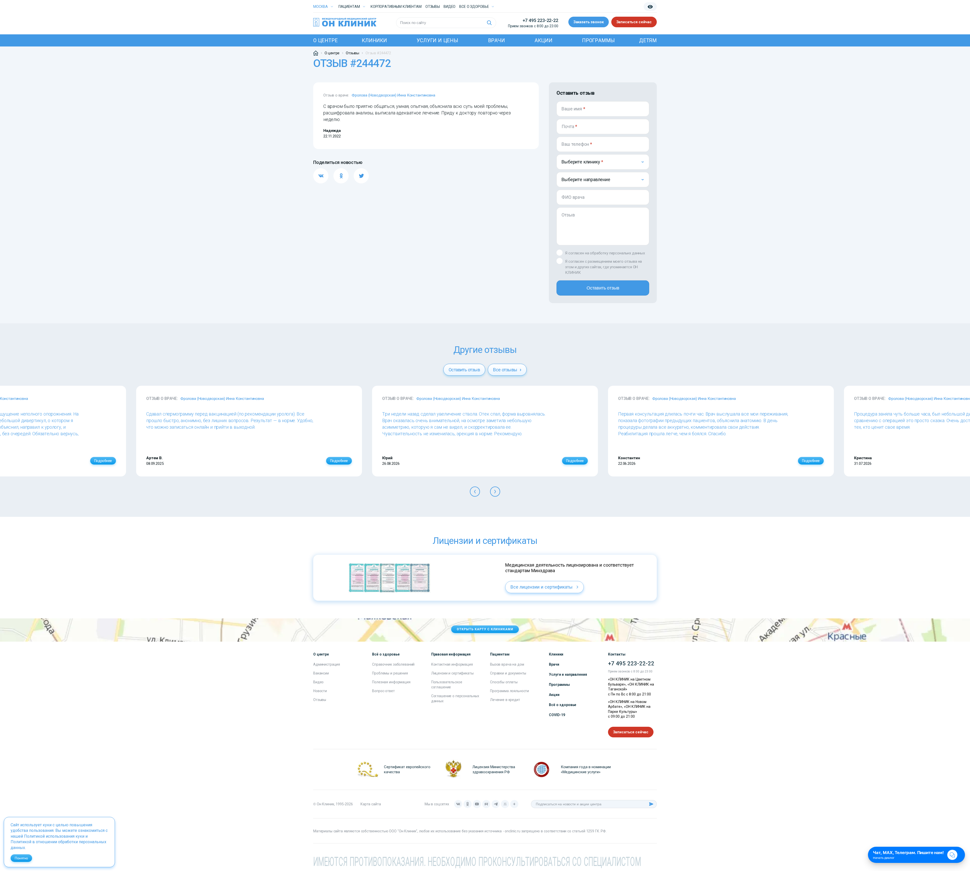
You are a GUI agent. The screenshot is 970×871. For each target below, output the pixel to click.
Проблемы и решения (390, 673)
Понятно (21, 858)
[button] (475, 492)
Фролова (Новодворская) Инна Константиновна (393, 95)
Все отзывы (505, 369)
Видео (318, 682)
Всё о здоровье (562, 705)
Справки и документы (508, 673)
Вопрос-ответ (383, 691)
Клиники (374, 40)
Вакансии (321, 673)
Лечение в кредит (505, 700)
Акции (543, 40)
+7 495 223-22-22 (540, 20)
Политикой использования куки (54, 836)
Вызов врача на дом (507, 664)
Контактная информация (452, 664)
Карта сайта (370, 804)
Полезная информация (391, 682)
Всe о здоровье (474, 7)
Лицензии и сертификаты (452, 673)
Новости (320, 691)
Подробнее (103, 461)
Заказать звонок (588, 22)
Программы (598, 40)
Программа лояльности (509, 691)
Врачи (496, 40)
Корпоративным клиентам (396, 7)
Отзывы (432, 7)
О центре (325, 40)
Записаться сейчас (634, 22)
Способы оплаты (504, 682)
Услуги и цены (437, 40)
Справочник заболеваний (393, 664)
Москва (320, 7)
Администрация (326, 664)
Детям (648, 40)
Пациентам (349, 7)
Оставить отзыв (603, 288)
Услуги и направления (568, 674)
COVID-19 (557, 715)
